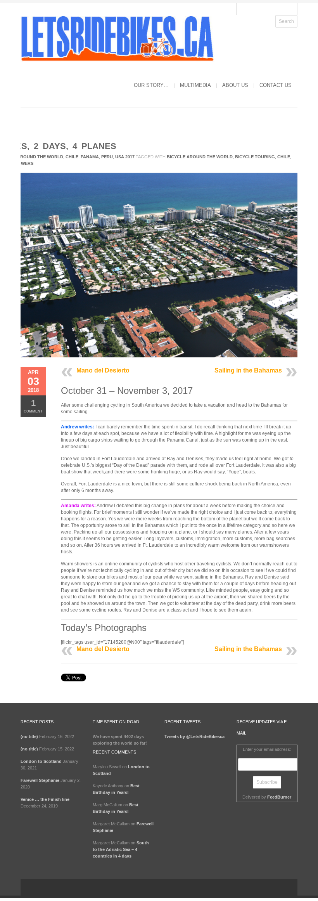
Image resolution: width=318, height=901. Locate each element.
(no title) (29, 736)
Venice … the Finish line (45, 799)
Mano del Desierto (103, 370)
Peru (107, 156)
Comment (33, 405)
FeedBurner (279, 797)
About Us (235, 85)
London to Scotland (41, 761)
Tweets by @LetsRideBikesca (194, 736)
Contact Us (275, 85)
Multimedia (195, 85)
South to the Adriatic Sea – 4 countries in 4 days (121, 849)
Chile (72, 156)
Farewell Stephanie (40, 780)
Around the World (40, 156)
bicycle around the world (200, 156)
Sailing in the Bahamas (248, 370)
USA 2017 (125, 156)
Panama (90, 156)
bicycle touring (255, 156)
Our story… (151, 85)
